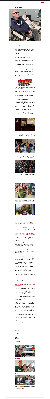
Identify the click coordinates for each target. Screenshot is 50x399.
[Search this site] (37, 2)
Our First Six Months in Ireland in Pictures (19, 388)
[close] (49, 0)
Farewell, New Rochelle (17, 358)
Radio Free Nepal (28, 245)
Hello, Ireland (16, 373)
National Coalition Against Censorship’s (25, 234)
